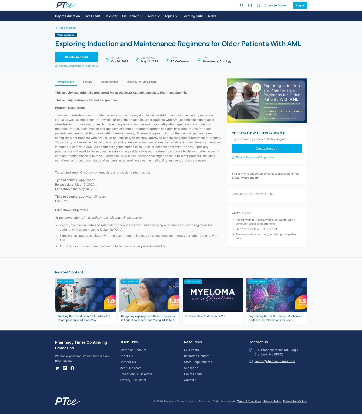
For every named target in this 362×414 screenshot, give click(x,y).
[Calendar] (258, 5)
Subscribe (191, 368)
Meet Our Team (130, 368)
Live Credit (92, 16)
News (212, 16)
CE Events (191, 350)
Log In (300, 5)
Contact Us (128, 362)
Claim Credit (193, 374)
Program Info (66, 81)
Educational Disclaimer (136, 374)
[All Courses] (250, 5)
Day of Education (67, 16)
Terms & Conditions (249, 401)
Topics (169, 16)
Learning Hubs (193, 16)
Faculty (87, 81)
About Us (126, 356)
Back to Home (67, 27)
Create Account (76, 57)
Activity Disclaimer (133, 380)
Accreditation (109, 81)
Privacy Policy (272, 401)
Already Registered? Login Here (78, 65)
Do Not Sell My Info (295, 401)
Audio (152, 16)
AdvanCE (190, 380)
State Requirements (198, 362)
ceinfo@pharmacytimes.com (275, 361)
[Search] (242, 5)
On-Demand (131, 16)
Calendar (110, 16)
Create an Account (276, 5)
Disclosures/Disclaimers (142, 81)
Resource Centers (196, 356)
